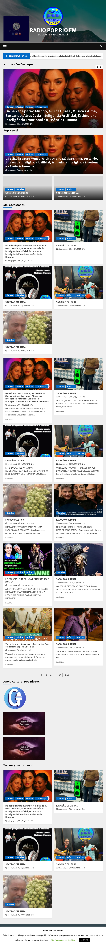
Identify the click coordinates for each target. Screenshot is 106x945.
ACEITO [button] (84, 940)
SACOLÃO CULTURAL (22, 120)
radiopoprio (12, 170)
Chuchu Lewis (12, 124)
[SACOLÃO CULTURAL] (78, 226)
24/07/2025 (76, 583)
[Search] (101, 46)
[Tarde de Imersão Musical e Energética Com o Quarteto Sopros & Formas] (27, 624)
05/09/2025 (25, 124)
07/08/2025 (25, 351)
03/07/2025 (76, 648)
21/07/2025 (23, 650)
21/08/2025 (76, 196)
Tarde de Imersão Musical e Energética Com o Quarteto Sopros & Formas (27, 645)
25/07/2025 (25, 585)
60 (60, 675)
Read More (9, 419)
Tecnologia (41, 154)
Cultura (10, 115)
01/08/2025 (76, 523)
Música (19, 154)
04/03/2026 (24, 170)
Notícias (20, 115)
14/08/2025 (76, 306)
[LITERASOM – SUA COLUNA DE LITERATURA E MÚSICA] (27, 559)
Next (66, 675)
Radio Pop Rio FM (53, 30)
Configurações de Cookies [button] (63, 940)
